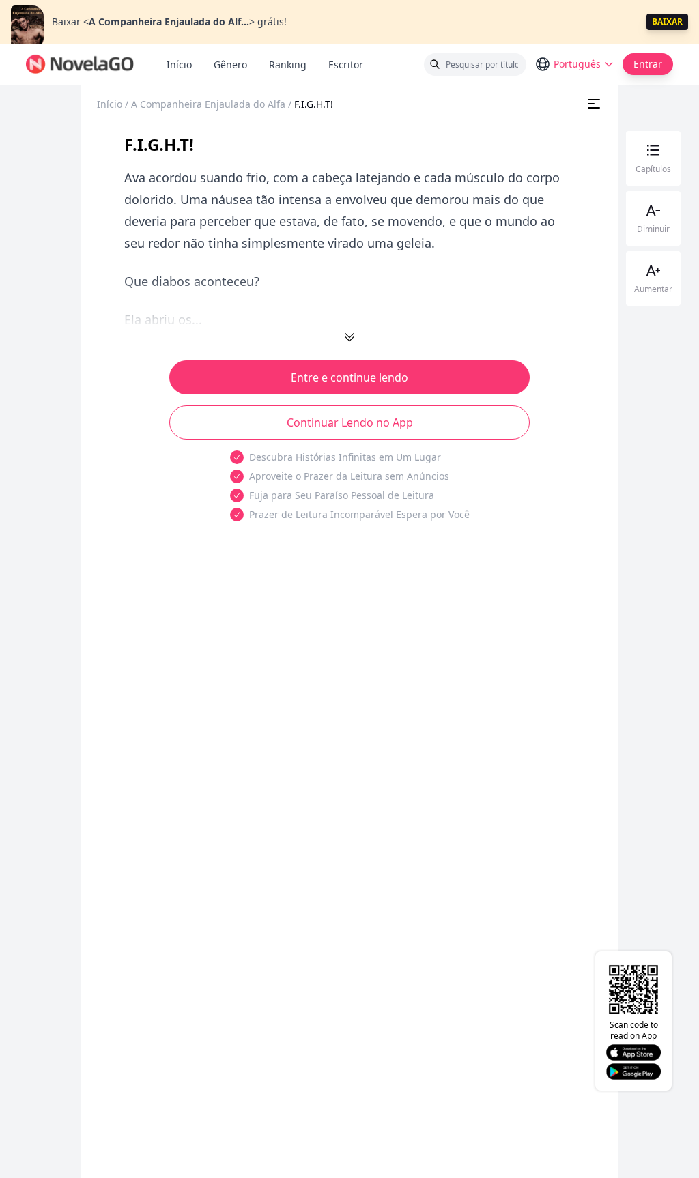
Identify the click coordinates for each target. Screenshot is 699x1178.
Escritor (351, 64)
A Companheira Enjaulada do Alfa (208, 104)
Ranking (287, 64)
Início (179, 64)
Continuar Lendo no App (350, 422)
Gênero (230, 64)
